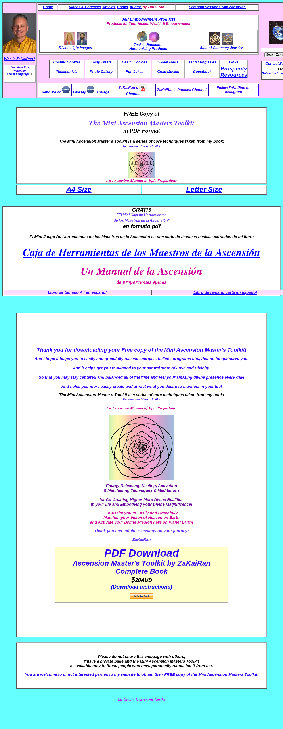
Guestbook (202, 72)
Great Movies (168, 72)
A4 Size (79, 189)
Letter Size (204, 189)
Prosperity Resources (233, 72)
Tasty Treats (101, 62)
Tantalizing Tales (202, 62)
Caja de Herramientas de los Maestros (141, 252)
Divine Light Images (75, 48)
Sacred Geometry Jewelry (221, 48)
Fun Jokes (134, 72)
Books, (123, 7)
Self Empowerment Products (148, 19)
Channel (133, 94)
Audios (136, 7)
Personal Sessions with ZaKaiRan (217, 7)
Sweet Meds (168, 62)
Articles (108, 7)
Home (48, 7)
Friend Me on (50, 92)
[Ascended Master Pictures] (82, 43)
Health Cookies (134, 62)
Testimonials (66, 72)
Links (233, 62)
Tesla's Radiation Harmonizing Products (148, 47)
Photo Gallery (101, 72)
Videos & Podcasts (85, 7)
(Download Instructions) (141, 587)
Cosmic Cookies (67, 62)
